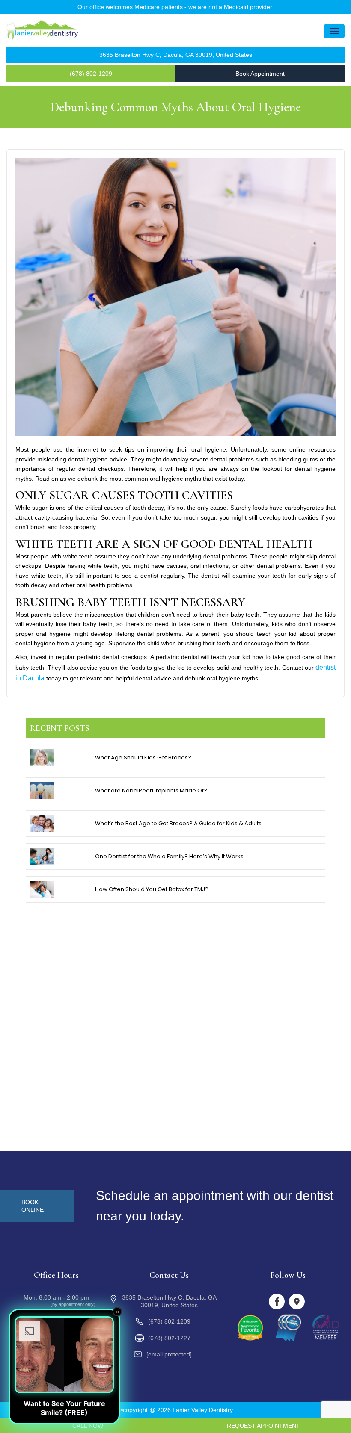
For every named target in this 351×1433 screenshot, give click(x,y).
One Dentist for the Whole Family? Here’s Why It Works (169, 856)
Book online (32, 1206)
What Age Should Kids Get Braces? (143, 757)
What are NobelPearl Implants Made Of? (151, 790)
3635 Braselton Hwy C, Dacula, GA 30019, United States (175, 54)
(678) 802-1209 (91, 73)
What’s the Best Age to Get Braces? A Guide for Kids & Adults (178, 823)
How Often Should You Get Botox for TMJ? (151, 889)
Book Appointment (260, 73)
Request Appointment (263, 1425)
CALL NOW (87, 1425)
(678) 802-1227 (169, 1338)
